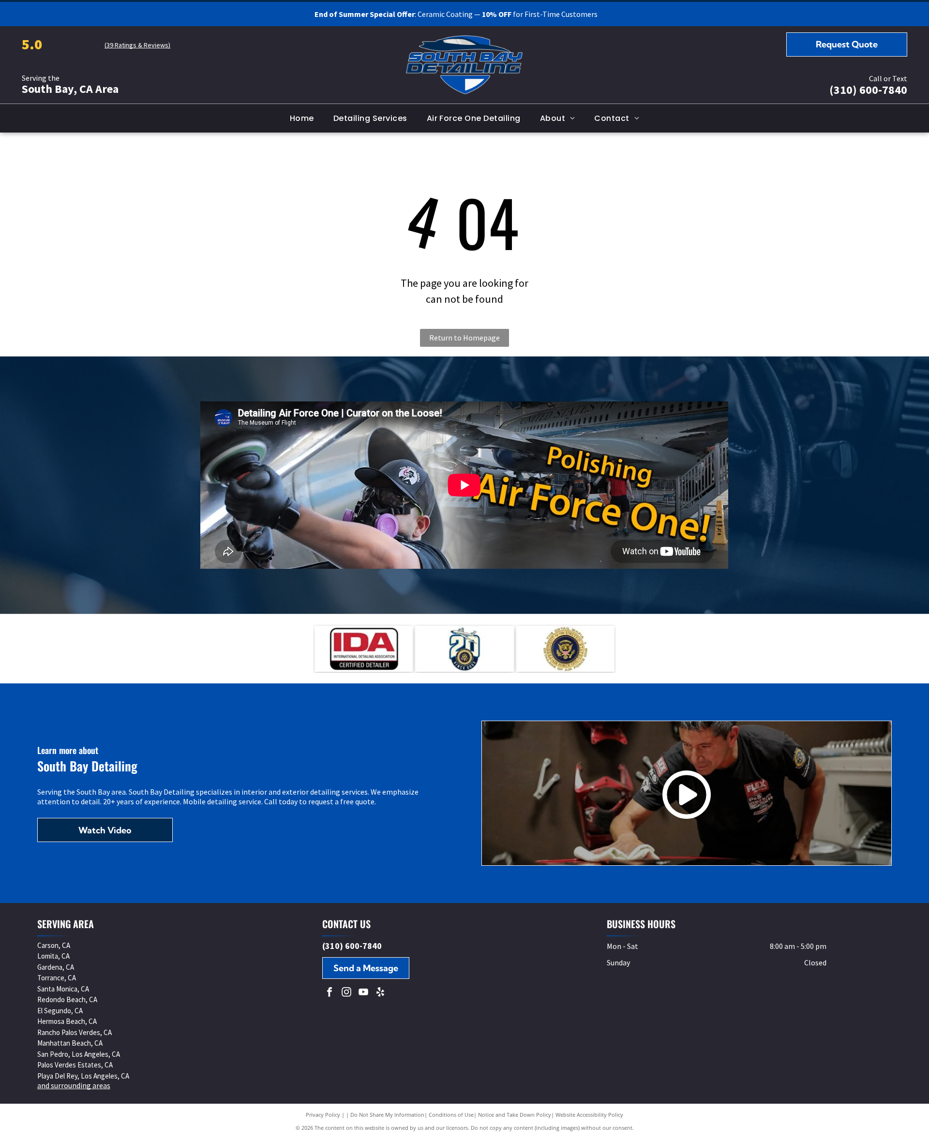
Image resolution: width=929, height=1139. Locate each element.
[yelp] (380, 993)
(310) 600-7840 (868, 89)
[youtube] (363, 993)
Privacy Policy (323, 1114)
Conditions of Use (451, 1114)
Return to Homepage (464, 337)
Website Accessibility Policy (589, 1114)
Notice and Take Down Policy (514, 1114)
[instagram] (346, 993)
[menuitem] (302, 118)
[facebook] (329, 993)
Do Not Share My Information (387, 1114)
